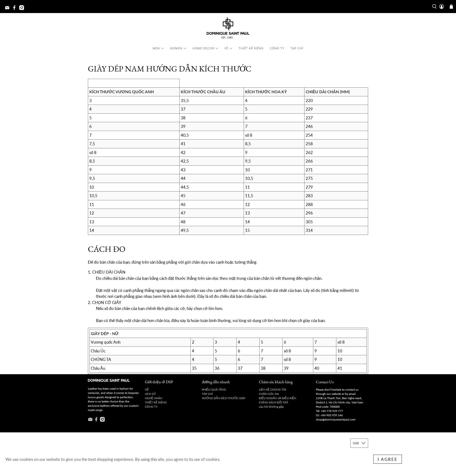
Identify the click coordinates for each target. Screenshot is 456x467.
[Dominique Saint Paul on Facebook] (15, 9)
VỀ (226, 48)
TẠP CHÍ (296, 48)
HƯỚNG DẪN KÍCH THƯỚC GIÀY (223, 398)
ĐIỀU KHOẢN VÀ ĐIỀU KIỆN (277, 398)
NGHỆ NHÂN (153, 398)
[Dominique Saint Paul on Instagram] (22, 9)
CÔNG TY (277, 48)
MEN (156, 48)
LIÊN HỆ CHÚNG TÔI (272, 389)
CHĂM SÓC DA (269, 394)
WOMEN (176, 48)
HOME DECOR (203, 48)
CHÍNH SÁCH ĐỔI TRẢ (273, 402)
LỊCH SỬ (150, 394)
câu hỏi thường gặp (271, 406)
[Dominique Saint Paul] (228, 29)
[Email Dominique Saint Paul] (8, 9)
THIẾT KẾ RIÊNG (251, 48)
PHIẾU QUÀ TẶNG (214, 389)
